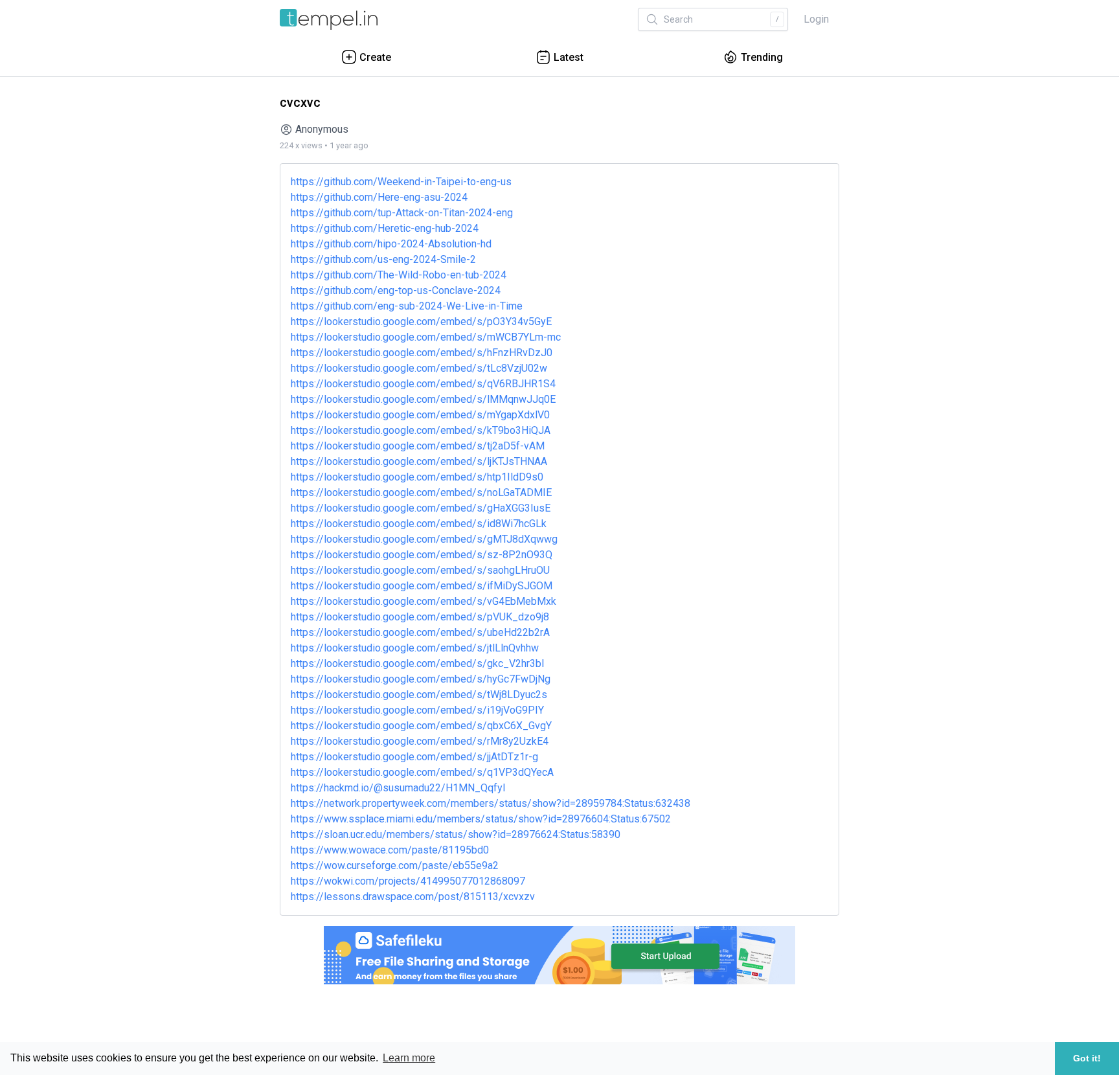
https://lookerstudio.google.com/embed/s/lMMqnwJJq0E (423, 399)
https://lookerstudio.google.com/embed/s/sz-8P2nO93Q (421, 555)
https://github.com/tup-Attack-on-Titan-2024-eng (402, 213)
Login (816, 19)
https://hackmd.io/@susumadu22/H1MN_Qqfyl (398, 788)
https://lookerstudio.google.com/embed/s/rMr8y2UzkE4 (419, 741)
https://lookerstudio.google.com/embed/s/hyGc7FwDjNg (420, 679)
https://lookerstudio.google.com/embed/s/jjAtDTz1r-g (414, 757)
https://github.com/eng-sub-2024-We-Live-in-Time (407, 306)
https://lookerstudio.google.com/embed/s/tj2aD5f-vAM (418, 446)
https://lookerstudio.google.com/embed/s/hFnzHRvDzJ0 (421, 352)
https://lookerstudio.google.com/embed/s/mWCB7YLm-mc (426, 337)
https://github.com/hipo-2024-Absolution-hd (391, 244)
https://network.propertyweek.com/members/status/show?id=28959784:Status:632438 (490, 803)
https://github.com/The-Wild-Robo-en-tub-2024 (398, 275)
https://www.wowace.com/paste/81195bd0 (390, 850)
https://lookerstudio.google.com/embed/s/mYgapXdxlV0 (420, 415)
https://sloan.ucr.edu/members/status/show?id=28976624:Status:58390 (455, 834)
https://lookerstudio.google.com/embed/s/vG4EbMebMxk (423, 601)
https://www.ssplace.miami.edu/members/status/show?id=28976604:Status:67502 (481, 819)
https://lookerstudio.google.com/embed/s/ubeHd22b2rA (420, 632)
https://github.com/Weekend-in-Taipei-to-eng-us (401, 181)
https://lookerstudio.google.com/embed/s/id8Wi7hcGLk (419, 523)
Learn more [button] (409, 1057)
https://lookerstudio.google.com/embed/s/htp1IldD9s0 (417, 477)
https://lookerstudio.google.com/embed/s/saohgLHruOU (420, 570)
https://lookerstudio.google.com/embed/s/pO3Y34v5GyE (421, 321)
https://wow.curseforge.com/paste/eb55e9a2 (395, 865)
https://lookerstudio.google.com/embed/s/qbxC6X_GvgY (421, 725)
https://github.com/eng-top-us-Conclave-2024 (396, 290)
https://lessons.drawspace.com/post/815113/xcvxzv (413, 896)
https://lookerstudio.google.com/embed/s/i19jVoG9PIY (417, 710)
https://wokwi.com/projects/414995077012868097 (408, 881)
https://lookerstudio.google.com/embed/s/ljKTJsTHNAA (419, 461)
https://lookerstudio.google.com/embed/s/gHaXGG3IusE (420, 508)
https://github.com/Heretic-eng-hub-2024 (385, 228)
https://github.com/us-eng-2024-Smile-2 (383, 259)
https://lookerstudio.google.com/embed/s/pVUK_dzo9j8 (420, 617)
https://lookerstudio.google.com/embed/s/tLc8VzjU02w (419, 368)
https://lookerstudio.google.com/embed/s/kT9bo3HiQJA (420, 430)
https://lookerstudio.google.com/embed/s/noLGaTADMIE (421, 492)
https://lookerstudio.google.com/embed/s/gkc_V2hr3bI (418, 663)
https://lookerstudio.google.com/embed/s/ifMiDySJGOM (421, 586)
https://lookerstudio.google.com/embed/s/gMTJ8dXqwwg (424, 539)
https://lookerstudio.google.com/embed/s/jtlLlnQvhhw (415, 648)
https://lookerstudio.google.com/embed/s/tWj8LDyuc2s (419, 694)
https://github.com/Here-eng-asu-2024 (379, 197)
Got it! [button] (1087, 1058)
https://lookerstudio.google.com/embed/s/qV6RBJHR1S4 (423, 384)
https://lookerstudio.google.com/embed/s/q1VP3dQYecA (422, 772)
